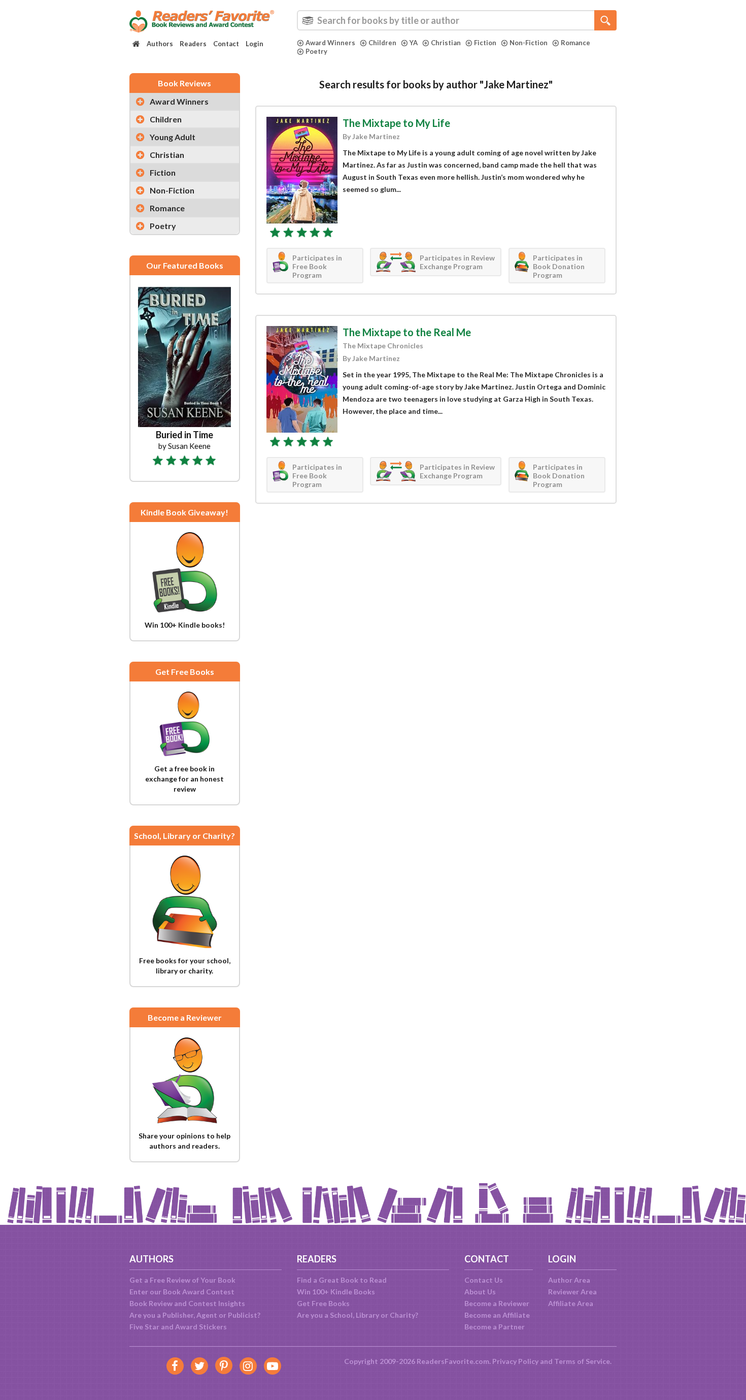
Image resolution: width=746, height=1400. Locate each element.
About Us (480, 1291)
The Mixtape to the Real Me (407, 332)
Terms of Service (582, 1361)
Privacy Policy (515, 1361)
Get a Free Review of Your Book (182, 1280)
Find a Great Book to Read (342, 1280)
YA (414, 43)
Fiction (485, 43)
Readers (193, 44)
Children (382, 43)
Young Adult (172, 137)
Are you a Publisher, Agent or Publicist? (194, 1315)
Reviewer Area (572, 1291)
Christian (446, 43)
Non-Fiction (529, 43)
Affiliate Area (570, 1303)
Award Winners (330, 43)
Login (254, 44)
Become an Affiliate (497, 1315)
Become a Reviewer (496, 1303)
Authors (160, 44)
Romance (575, 43)
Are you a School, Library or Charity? (357, 1315)
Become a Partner (494, 1326)
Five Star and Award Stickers (178, 1326)
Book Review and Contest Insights (187, 1303)
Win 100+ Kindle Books (336, 1291)
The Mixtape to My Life (396, 123)
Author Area (569, 1280)
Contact (226, 44)
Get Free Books (323, 1303)
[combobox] (457, 20)
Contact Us (483, 1280)
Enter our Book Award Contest (181, 1291)
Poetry (316, 51)
